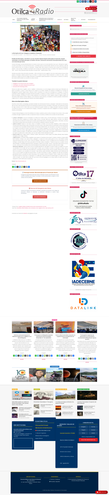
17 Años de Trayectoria (40, 433)
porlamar (53, 54)
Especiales (61, 368)
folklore (44, 54)
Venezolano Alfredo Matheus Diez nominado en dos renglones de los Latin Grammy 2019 (35, 208)
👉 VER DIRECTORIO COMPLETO (83, 56)
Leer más (22, 359)
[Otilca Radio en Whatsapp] (78, 1)
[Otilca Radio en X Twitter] (88, 1)
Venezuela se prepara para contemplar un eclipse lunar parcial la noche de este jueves (72, 379)
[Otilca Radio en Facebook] (85, 1)
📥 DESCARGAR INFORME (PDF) (83, 130)
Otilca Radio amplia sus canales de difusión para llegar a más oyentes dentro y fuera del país (20, 403)
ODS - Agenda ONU (64, 463)
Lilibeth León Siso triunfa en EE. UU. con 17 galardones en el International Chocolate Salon (37, 379)
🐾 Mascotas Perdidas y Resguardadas (80, 52)
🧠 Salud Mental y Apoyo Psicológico (80, 42)
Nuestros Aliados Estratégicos (67, 440)
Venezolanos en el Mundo (41, 368)
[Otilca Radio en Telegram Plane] (80, 1)
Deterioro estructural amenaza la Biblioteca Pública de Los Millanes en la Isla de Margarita (21, 336)
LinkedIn (93, 433)
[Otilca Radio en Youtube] (93, 1)
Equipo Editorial (39, 438)
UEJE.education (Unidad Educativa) (43, 427)
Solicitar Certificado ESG (88, 439)
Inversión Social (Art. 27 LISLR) (67, 433)
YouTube (93, 426)
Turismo (95, 368)
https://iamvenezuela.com (21, 161)
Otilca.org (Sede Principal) (41, 425)
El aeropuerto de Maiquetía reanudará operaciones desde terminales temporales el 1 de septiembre (44, 336)
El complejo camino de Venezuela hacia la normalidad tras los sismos (25, 415)
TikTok (83, 433)
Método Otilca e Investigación (42, 435)
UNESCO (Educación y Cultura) (67, 456)
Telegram (83, 430)
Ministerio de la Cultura (65, 451)
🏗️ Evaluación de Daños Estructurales (80, 48)
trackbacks (25, 213)
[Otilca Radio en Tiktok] (90, 1)
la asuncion (48, 54)
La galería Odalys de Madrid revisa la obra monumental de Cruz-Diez (32, 206)
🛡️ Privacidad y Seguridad (54, 481)
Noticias (35, 54)
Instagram (83, 426)
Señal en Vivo (91, 8)
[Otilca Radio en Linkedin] (95, 1)
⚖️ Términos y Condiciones (54, 479)
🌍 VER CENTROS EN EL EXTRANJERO (83, 111)
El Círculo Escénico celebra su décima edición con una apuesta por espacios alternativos (20, 379)
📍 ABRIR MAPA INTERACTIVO (83, 93)
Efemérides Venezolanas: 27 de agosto (43, 402)
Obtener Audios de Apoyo (40, 181)
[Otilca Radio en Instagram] (83, 1)
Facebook (93, 430)
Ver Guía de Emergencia (40, 196)
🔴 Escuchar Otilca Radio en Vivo (42, 430)
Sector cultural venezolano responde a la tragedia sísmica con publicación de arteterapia (65, 336)
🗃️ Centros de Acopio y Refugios (79, 45)
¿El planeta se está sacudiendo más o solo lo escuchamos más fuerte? (25, 408)
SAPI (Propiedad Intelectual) (66, 447)
